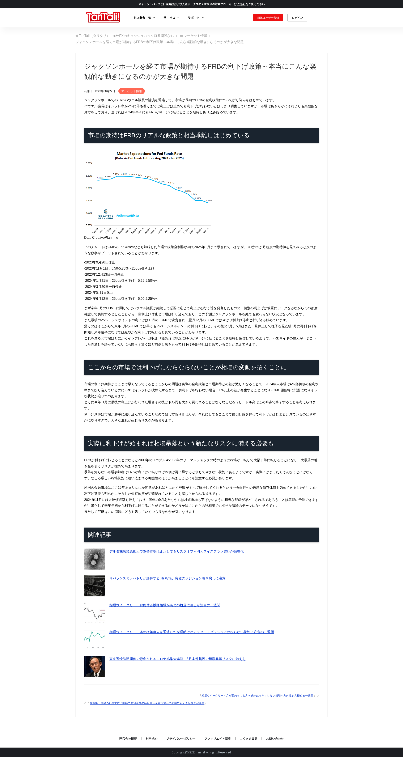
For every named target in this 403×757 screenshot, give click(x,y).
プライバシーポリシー (181, 738)
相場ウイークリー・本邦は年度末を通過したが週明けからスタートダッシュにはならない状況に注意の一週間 (191, 632)
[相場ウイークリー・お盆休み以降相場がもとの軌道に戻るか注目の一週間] (94, 620)
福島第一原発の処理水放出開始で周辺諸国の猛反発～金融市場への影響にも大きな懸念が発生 (147, 703)
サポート (194, 18)
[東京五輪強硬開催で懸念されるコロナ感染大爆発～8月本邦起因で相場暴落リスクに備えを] (94, 674)
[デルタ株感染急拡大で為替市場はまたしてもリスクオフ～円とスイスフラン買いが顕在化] (94, 566)
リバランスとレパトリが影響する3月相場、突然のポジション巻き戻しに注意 (167, 578)
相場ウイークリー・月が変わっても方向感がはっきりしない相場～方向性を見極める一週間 (257, 695)
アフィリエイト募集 (217, 738)
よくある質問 (248, 738)
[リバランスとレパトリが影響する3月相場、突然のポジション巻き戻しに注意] (94, 593)
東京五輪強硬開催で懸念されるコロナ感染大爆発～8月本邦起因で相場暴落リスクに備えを (177, 659)
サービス (169, 18)
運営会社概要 (128, 738)
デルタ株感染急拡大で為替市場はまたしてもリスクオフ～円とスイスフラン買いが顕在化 (176, 551)
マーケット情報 (131, 91)
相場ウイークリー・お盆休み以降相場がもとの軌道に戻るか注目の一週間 (164, 605)
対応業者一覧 (142, 18)
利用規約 (151, 738)
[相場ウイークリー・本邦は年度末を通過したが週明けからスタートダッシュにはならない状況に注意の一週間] (94, 647)
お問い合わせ (275, 738)
